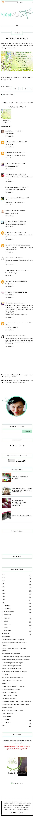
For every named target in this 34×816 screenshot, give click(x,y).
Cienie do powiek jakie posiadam (12, 680)
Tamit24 (8, 210)
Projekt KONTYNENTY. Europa (12, 668)
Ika (6, 257)
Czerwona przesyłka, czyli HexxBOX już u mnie (16, 701)
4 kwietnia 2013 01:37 (18, 335)
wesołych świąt (8, 94)
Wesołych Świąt (6, 121)
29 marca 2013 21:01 (19, 221)
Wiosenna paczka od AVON (22, 516)
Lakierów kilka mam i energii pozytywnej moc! (16, 656)
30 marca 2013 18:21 (21, 270)
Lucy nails (8, 281)
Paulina (8, 335)
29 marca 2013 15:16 (16, 131)
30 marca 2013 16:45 (15, 257)
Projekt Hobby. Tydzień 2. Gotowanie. (13, 686)
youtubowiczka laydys (13, 323)
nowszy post (7, 102)
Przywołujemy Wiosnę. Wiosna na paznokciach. (16, 659)
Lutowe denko (6, 716)
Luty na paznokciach (8, 713)
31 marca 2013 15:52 (20, 281)
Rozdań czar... (6, 683)
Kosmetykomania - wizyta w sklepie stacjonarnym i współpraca (22, 490)
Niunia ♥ (8, 221)
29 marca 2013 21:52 (20, 232)
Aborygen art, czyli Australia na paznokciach (15, 704)
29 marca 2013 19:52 (19, 210)
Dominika (8, 292)
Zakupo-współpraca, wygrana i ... (12, 689)
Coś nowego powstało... (9, 698)
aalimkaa (8, 174)
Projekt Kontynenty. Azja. (9, 695)
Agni (7, 131)
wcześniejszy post (24, 102)
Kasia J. (8, 163)
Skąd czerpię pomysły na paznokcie (12, 677)
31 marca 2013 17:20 (20, 292)
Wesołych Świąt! (7, 636)
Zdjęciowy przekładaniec (9, 692)
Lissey (7, 303)
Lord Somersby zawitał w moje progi (13, 639)
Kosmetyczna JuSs (12, 198)
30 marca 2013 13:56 (23, 245)
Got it (21, 812)
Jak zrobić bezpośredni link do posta (13, 663)
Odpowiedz (9, 136)
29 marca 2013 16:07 (18, 163)
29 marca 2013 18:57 (19, 174)
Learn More (14, 812)
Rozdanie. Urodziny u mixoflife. (11, 666)
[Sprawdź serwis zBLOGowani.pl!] (17, 783)
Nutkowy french (7, 707)
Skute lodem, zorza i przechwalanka (12, 710)
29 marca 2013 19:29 (21, 187)
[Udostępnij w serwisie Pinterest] (30, 88)
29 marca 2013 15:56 (20, 152)
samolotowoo (10, 245)
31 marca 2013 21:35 (17, 303)
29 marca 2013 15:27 (20, 142)
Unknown (8, 142)
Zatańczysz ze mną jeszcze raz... (11, 653)
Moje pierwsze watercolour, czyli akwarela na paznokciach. (19, 503)
